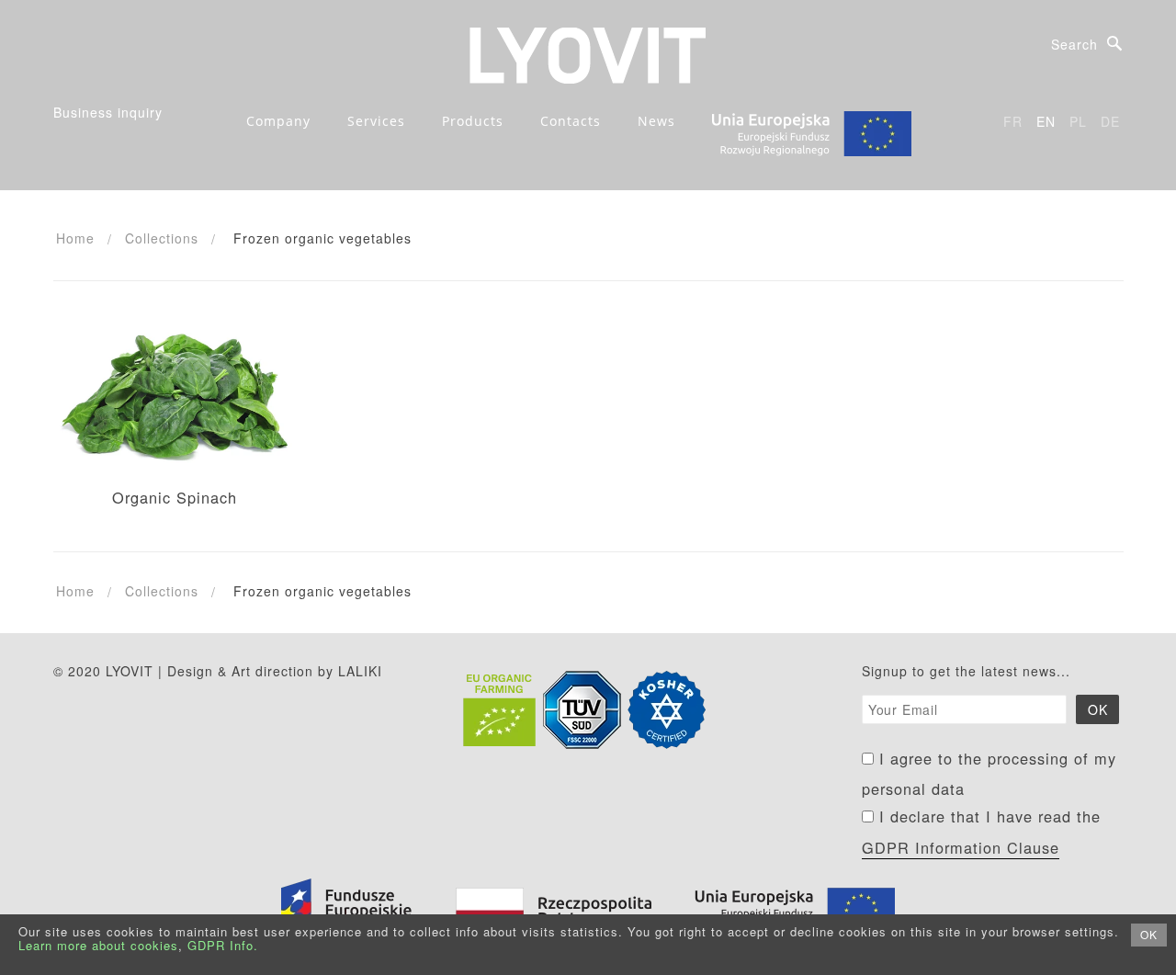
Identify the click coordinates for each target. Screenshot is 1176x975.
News (656, 121)
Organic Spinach (174, 497)
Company (278, 121)
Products (472, 121)
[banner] (587, 53)
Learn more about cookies (98, 945)
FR (1013, 121)
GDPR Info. (222, 945)
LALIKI (360, 671)
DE (1110, 121)
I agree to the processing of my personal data (989, 773)
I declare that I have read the (981, 831)
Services (376, 121)
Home (75, 238)
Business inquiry (108, 112)
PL (1078, 121)
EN (1046, 121)
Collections (161, 238)
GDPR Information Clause (960, 847)
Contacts (570, 121)
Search (1074, 44)
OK (1149, 934)
